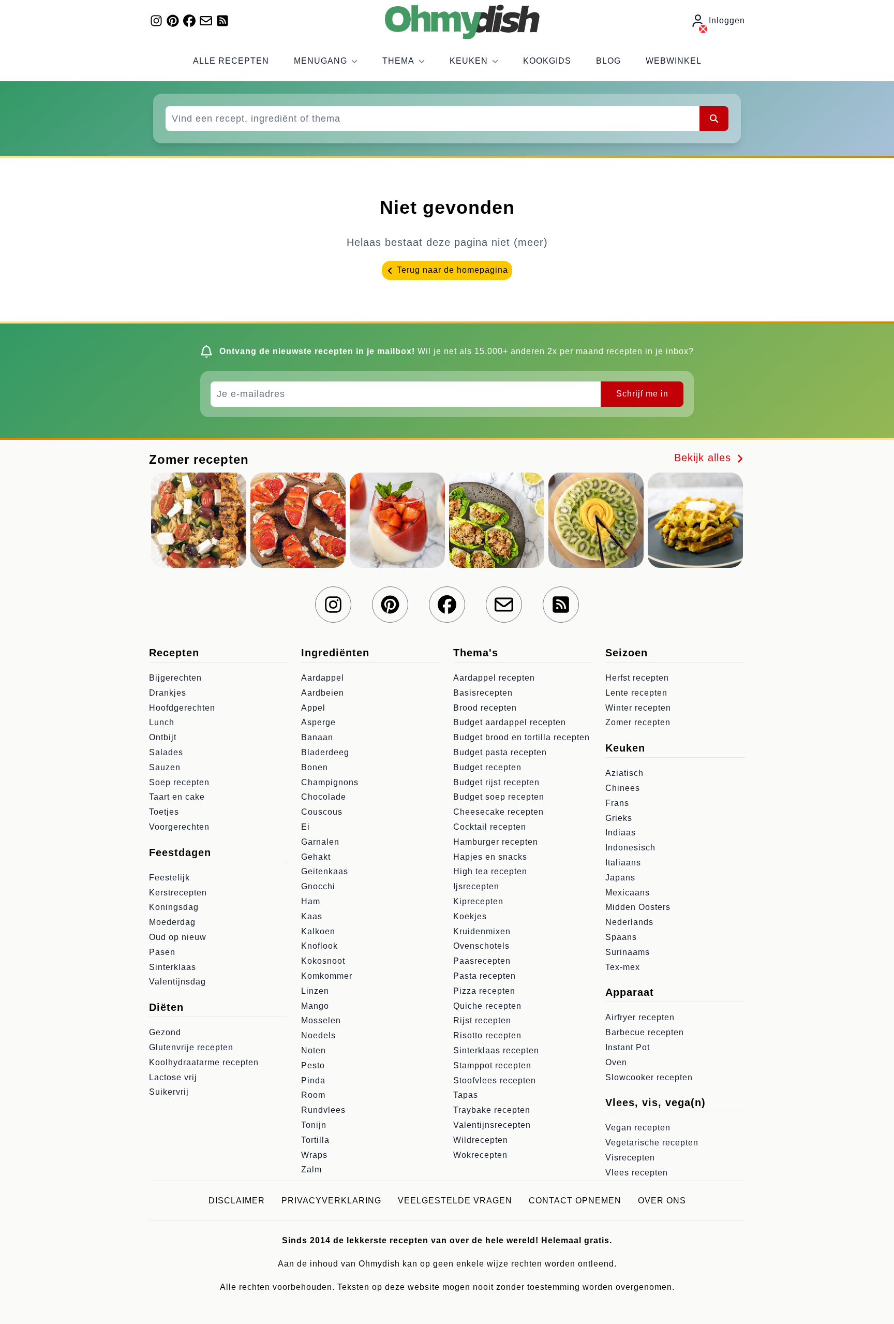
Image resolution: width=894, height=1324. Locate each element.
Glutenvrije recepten (191, 1047)
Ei (305, 826)
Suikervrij (169, 1091)
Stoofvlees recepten (494, 1080)
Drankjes (167, 692)
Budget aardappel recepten (509, 722)
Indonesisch (630, 847)
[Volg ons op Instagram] (156, 20)
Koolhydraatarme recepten (204, 1062)
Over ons (662, 1200)
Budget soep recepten (498, 796)
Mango (315, 1006)
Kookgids (547, 60)
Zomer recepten (638, 722)
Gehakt (316, 856)
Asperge (318, 722)
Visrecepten (630, 1157)
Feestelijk (169, 877)
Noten (313, 1050)
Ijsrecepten (476, 886)
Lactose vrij (173, 1077)
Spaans (621, 937)
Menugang (320, 60)
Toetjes (164, 811)
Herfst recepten (637, 677)
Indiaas (620, 832)
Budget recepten (487, 767)
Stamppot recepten (492, 1065)
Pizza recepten (484, 991)
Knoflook (319, 945)
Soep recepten (179, 782)
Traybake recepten (491, 1110)
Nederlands (629, 922)
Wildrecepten (480, 1140)
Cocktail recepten (489, 826)
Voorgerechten (179, 826)
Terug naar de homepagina (451, 270)
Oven (616, 1062)
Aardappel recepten (494, 677)
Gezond (165, 1032)
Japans (620, 877)
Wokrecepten (480, 1155)
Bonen (314, 767)
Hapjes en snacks (490, 856)
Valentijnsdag (177, 981)
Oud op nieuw (177, 937)
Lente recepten (636, 692)
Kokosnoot (323, 961)
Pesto (313, 1065)
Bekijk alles (704, 457)
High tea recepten (490, 871)
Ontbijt (162, 737)
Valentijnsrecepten (492, 1125)
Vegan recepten (638, 1127)
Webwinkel (674, 60)
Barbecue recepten (644, 1032)
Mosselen (321, 1020)
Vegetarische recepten (651, 1142)
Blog (608, 60)
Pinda (313, 1080)
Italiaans (623, 862)
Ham (310, 901)
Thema (398, 60)
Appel (313, 707)
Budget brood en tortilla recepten (521, 737)
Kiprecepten (478, 901)
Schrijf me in (642, 393)
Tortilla (315, 1140)
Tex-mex (622, 967)
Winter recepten (638, 707)
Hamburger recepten (495, 841)
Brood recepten (485, 707)
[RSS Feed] (222, 20)
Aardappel (322, 677)
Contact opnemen (575, 1200)
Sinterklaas (172, 967)
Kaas (311, 916)
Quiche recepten (487, 1006)
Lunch (161, 722)
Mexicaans (627, 892)
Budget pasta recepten (500, 752)
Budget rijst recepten (496, 782)
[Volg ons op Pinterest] (173, 20)
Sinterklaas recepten (496, 1050)
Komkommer (326, 976)
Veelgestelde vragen (455, 1200)
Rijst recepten (482, 1020)
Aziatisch (624, 773)
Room (313, 1095)
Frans (617, 803)
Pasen (162, 952)
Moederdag (172, 922)
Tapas (465, 1095)
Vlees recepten (636, 1172)
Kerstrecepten (178, 892)
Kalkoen (318, 931)
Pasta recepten (484, 976)
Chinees (622, 788)
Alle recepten (231, 60)
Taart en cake (177, 796)
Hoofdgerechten (182, 707)
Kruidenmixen (482, 931)
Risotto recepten (487, 1035)
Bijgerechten (175, 677)
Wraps (314, 1155)
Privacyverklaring (331, 1200)
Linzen (315, 991)
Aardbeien (322, 692)
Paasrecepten (482, 961)
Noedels (318, 1035)
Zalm (311, 1169)
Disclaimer (236, 1200)
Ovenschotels (481, 945)
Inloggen (727, 20)
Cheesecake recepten (498, 811)
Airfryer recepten (640, 1017)
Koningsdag (174, 907)
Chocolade (323, 796)
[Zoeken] (713, 118)
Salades (166, 752)
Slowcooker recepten (649, 1077)
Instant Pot (627, 1047)
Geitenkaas (324, 871)
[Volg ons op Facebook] (189, 20)
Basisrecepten (483, 692)
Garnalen (320, 841)
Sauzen (165, 767)
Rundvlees (323, 1110)
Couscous (321, 811)
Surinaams (627, 952)
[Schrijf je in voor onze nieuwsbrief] (206, 20)
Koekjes (470, 916)
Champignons (330, 782)
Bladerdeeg (325, 752)
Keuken (469, 60)
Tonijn (313, 1125)
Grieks (618, 818)
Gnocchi (318, 886)
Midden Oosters (638, 907)
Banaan (317, 737)
